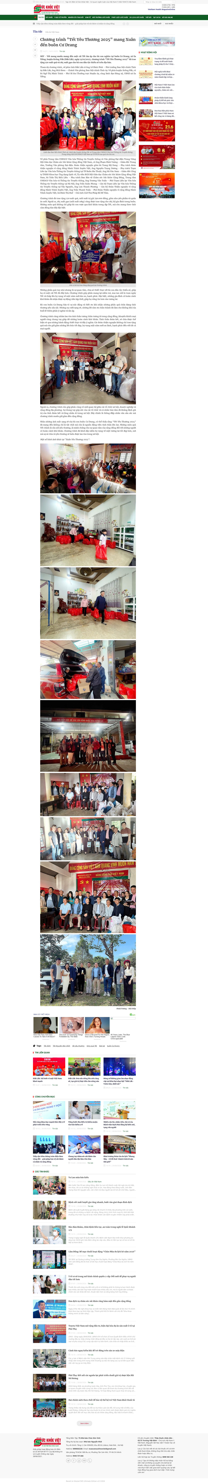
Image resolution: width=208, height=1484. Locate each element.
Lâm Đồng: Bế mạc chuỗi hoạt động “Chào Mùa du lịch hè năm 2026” (102, 1251)
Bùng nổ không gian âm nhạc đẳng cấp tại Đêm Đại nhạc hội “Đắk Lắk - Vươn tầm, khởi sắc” (119, 1081)
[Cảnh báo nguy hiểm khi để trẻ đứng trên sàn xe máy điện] (49, 1358)
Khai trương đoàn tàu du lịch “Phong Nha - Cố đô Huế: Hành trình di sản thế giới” (119, 1159)
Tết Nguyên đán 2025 (61, 1046)
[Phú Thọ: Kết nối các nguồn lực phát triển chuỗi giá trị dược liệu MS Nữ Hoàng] (49, 1383)
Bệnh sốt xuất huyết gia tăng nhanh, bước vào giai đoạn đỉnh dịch (100, 1202)
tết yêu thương (78, 1046)
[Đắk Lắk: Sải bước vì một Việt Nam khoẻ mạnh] (49, 1067)
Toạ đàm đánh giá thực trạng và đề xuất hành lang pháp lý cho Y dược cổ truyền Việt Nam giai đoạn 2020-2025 (164, 61)
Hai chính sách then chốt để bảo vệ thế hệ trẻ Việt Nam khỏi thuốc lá (101, 1400)
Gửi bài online (167, 17)
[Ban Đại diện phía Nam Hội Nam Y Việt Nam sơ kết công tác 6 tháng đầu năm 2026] (146, 113)
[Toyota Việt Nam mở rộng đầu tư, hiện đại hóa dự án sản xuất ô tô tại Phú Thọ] (49, 1333)
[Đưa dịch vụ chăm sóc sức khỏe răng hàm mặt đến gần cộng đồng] (49, 1309)
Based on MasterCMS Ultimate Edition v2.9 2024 (85, 1481)
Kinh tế (88, 17)
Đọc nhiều (169, 24)
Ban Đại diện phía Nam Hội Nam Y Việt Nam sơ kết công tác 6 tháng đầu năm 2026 (165, 113)
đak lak (102, 1046)
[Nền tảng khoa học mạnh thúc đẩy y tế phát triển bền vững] (49, 1110)
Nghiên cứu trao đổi (76, 17)
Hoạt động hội (149, 52)
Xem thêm (84, 1423)
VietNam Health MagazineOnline (161, 9)
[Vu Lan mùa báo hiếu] (49, 1185)
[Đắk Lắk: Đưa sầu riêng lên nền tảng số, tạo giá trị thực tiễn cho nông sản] (84, 1067)
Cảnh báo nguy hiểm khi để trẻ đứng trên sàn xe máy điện (96, 1350)
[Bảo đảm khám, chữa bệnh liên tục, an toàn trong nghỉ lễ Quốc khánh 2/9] (49, 1235)
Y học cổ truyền (60, 17)
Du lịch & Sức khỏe (137, 17)
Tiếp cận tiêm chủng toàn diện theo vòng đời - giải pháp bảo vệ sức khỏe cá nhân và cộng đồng (48, 1159)
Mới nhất (158, 24)
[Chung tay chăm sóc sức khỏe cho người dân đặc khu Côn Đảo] (84, 1144)
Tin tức (41, 17)
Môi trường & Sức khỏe (101, 17)
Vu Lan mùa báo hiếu (78, 1177)
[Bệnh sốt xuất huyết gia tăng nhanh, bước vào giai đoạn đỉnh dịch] (49, 1210)
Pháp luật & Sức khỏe (120, 17)
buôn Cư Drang (113, 1046)
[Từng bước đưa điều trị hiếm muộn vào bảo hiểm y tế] (84, 1110)
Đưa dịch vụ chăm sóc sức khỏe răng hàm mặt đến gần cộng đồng (99, 1301)
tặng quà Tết (92, 1046)
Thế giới (148, 17)
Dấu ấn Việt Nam (52, 32)
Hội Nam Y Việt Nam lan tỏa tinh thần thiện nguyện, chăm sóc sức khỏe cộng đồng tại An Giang (165, 87)
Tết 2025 (47, 1046)
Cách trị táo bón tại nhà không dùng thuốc (53, 24)
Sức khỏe (49, 17)
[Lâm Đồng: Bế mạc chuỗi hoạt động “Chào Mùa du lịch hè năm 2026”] (49, 1259)
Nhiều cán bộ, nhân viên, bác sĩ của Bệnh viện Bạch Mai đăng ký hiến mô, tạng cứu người (119, 1124)
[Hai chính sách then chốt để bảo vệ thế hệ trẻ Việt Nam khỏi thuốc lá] (49, 1408)
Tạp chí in (156, 17)
